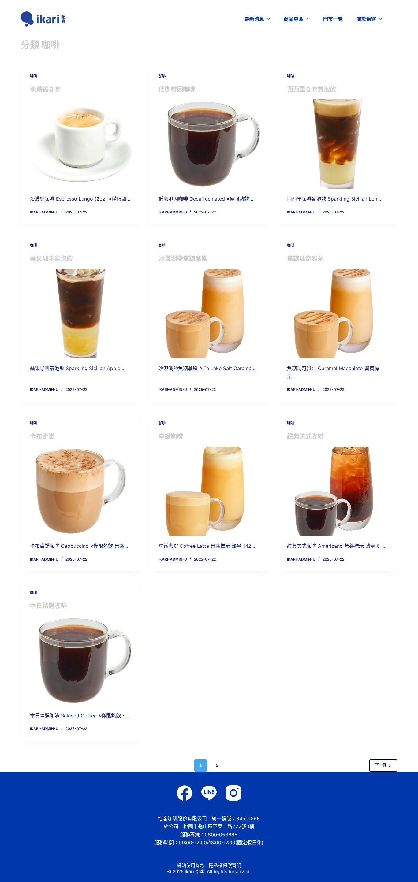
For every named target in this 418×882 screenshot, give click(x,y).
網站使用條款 (190, 865)
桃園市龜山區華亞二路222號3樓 (218, 826)
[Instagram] (233, 793)
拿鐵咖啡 (171, 436)
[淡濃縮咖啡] (80, 144)
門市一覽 (333, 19)
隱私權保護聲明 (225, 865)
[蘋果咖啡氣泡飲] (80, 313)
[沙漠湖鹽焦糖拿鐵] (209, 313)
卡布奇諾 (42, 436)
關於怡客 (366, 19)
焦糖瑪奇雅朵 (305, 258)
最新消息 (254, 19)
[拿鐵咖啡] (209, 491)
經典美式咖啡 (305, 436)
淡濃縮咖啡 (45, 89)
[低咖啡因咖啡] (209, 144)
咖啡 (33, 76)
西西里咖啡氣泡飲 (311, 89)
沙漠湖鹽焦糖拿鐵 (183, 258)
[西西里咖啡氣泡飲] (337, 144)
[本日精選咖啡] (80, 660)
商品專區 (293, 19)
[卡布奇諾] (80, 491)
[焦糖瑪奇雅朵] (337, 313)
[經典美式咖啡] (337, 491)
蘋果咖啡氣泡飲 (51, 258)
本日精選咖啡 (48, 606)
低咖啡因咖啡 (177, 89)
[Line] (209, 793)
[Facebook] (184, 793)
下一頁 (380, 765)
